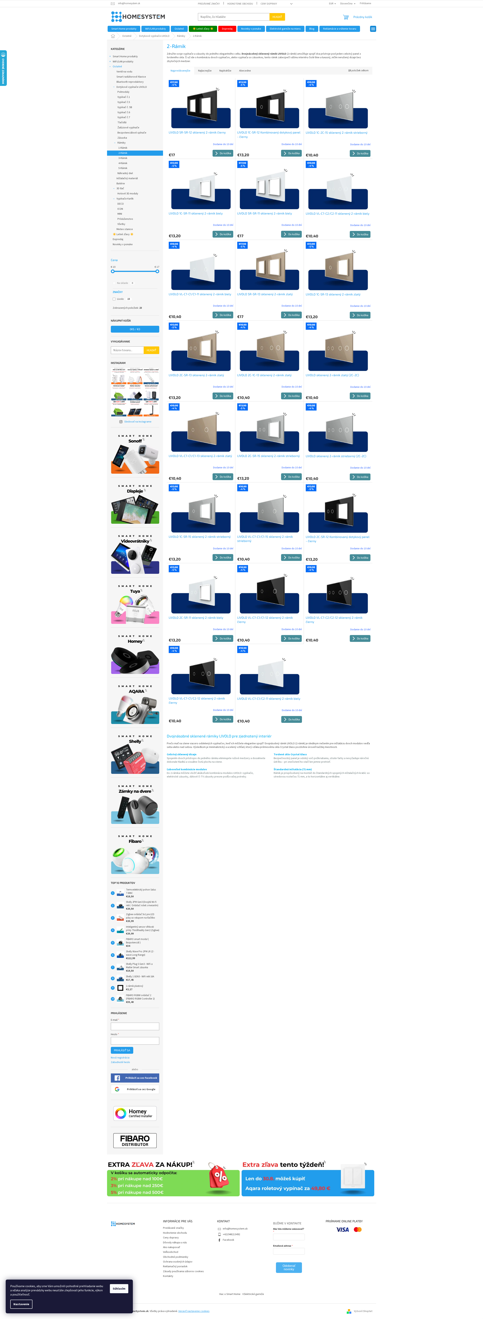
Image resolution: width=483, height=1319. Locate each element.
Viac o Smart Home (229, 1294)
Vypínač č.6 (123, 112)
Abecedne (245, 71)
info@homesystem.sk (235, 1229)
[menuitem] (124, 29)
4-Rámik (122, 163)
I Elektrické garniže (253, 1294)
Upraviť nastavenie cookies (194, 1311)
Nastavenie (21, 1304)
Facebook (228, 1240)
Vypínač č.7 (123, 117)
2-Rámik (122, 153)
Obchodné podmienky (175, 1257)
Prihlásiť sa (122, 1050)
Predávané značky (209, 3)
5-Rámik (122, 168)
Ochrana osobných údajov (177, 1262)
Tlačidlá (121, 122)
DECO (120, 204)
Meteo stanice (125, 229)
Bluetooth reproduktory (130, 82)
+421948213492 (231, 1234)
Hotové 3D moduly (127, 193)
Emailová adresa (282, 1245)
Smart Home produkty (125, 56)
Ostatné (117, 66)
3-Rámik (122, 158)
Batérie (121, 183)
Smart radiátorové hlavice (131, 77)
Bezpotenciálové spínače (131, 133)
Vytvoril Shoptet (363, 1311)
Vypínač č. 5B (124, 107)
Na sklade (125, 283)
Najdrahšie (225, 71)
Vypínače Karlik (125, 199)
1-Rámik (122, 148)
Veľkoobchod (170, 1252)
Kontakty (168, 1276)
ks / (135, 329)
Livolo (123, 299)
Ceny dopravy (269, 3)
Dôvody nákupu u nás (175, 1242)
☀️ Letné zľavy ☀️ (123, 234)
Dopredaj (118, 239)
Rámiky (121, 143)
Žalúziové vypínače (128, 128)
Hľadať (277, 16)
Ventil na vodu (124, 72)
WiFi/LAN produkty (123, 62)
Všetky (121, 224)
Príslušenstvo (125, 219)
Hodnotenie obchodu (240, 3)
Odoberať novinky (289, 1267)
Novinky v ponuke (123, 244)
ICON (120, 209)
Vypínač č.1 (123, 97)
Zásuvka (122, 138)
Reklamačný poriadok (175, 1266)
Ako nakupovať (171, 1247)
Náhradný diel (125, 173)
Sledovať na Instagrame (137, 422)
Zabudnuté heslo (120, 1062)
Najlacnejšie (205, 71)
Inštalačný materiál (127, 178)
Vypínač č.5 (123, 102)
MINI (119, 214)
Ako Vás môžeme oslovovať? (288, 1228)
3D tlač (120, 188)
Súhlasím (119, 1289)
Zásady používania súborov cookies (183, 1271)
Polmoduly (123, 92)
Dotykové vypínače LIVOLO (132, 87)
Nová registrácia (120, 1058)
